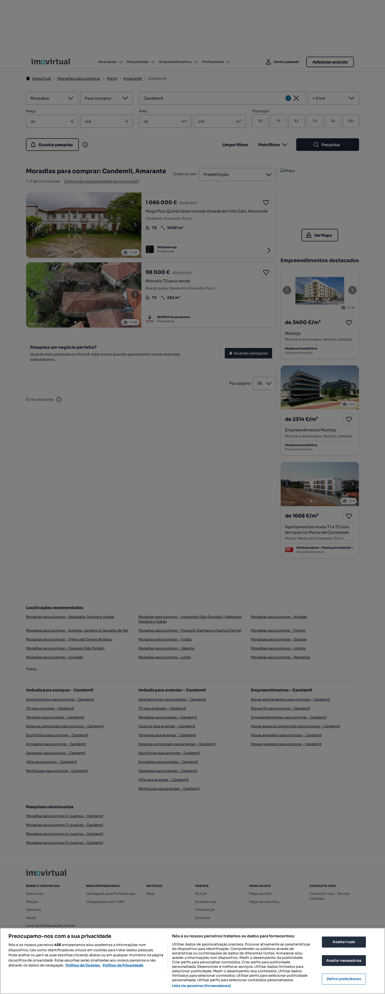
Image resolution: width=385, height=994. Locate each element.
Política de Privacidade (123, 965)
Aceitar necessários (343, 960)
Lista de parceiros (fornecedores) (201, 986)
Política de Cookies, (83, 965)
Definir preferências (344, 979)
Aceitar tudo (344, 942)
